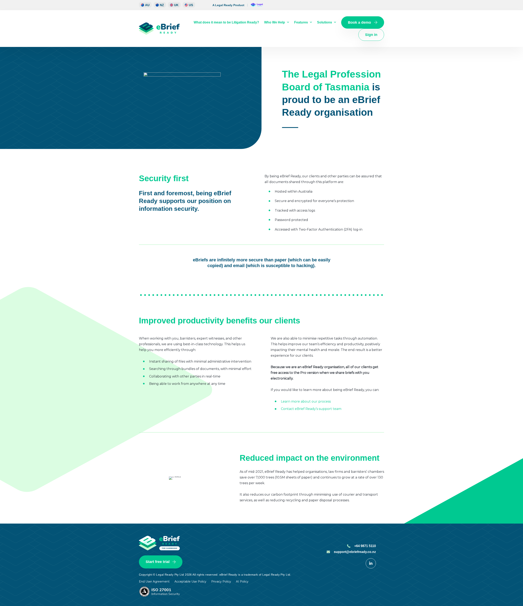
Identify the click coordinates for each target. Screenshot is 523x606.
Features (301, 22)
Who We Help (274, 22)
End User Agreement (154, 581)
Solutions (324, 22)
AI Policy (242, 581)
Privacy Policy (221, 581)
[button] (160, 5)
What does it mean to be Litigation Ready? (226, 22)
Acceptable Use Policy (190, 581)
